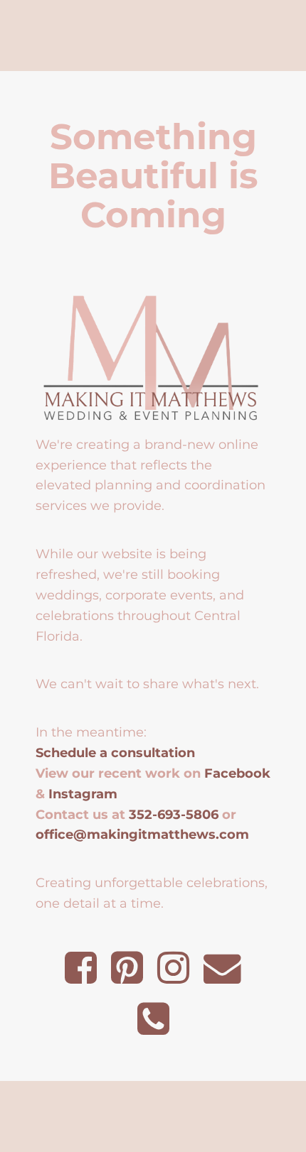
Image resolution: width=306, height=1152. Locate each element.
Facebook (237, 773)
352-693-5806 (173, 814)
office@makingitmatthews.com (142, 834)
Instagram (82, 793)
